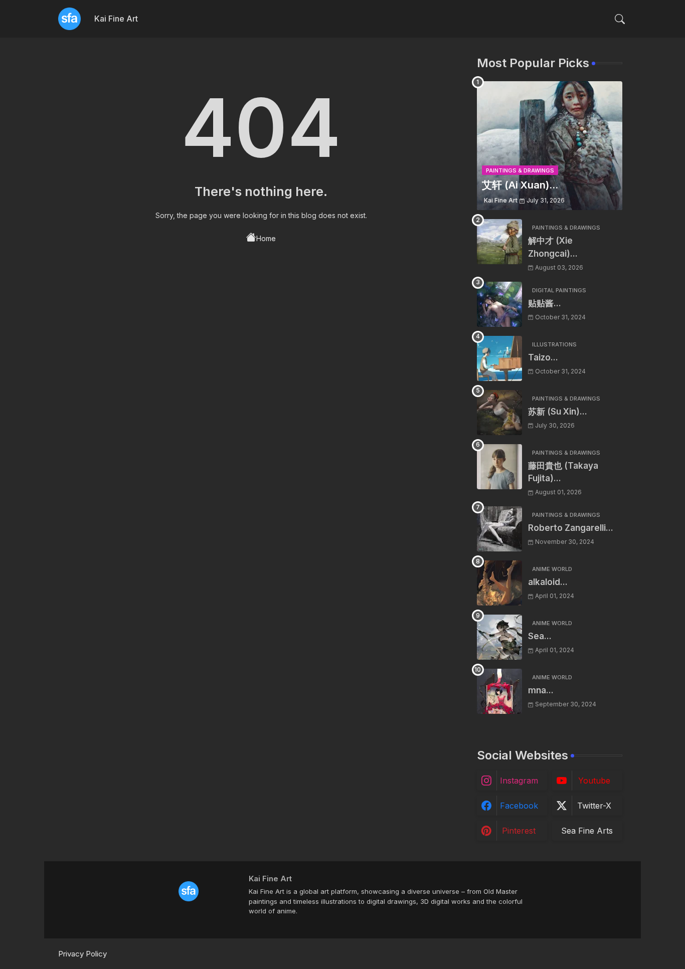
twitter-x (594, 806)
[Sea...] (499, 637)
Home (266, 238)
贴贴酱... (544, 303)
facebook (519, 806)
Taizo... (543, 357)
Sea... (540, 636)
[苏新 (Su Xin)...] (499, 412)
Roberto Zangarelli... (570, 528)
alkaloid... (548, 582)
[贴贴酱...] (499, 304)
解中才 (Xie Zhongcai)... (553, 247)
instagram (519, 781)
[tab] (116, 19)
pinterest (519, 831)
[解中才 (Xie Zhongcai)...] (499, 241)
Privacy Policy (82, 953)
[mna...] (499, 691)
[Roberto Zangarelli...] (499, 528)
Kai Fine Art (116, 19)
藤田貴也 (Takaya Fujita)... (563, 472)
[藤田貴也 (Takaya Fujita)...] (499, 466)
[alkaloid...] (499, 583)
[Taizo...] (499, 358)
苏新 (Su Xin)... (557, 412)
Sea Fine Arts (587, 831)
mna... (541, 690)
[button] (620, 19)
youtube (594, 781)
